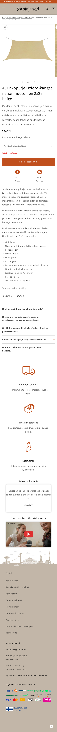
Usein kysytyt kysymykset (17, 587)
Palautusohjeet (12, 619)
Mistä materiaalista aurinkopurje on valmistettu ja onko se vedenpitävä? (21, 318)
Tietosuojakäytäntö (15, 613)
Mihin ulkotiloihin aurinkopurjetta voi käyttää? (22, 349)
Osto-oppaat (11, 593)
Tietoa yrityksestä (14, 600)
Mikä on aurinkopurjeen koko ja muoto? (22, 309)
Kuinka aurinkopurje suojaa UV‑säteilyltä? (24, 339)
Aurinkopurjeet (26, 17)
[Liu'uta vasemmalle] (22, 82)
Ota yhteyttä (11, 632)
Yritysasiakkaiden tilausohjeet (19, 626)
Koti (3, 17)
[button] (3, 9)
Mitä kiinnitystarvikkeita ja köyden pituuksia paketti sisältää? (25, 330)
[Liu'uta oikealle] (35, 82)
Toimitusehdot (12, 606)
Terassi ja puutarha (13, 17)
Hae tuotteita (12, 580)
